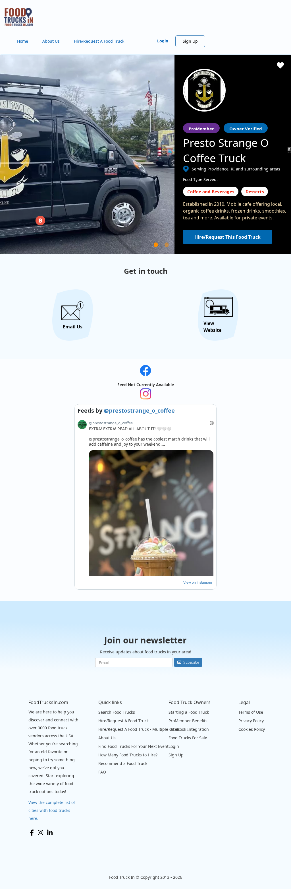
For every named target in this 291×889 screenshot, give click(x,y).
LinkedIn (50, 833)
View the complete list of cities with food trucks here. (51, 810)
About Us (51, 41)
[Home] (20, 17)
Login (162, 41)
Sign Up (190, 41)
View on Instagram (197, 583)
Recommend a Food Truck (122, 763)
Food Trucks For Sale (188, 737)
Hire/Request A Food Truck (99, 41)
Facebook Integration (189, 729)
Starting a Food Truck (189, 712)
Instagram (40, 833)
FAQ (102, 772)
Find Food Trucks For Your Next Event (133, 746)
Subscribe (191, 662)
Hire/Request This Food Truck (227, 237)
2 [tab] (173, 251)
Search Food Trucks (116, 712)
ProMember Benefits (188, 720)
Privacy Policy (251, 720)
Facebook (32, 833)
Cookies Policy (251, 729)
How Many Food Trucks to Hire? (127, 755)
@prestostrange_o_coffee (139, 410)
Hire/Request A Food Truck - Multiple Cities (139, 729)
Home (22, 41)
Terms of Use (250, 712)
